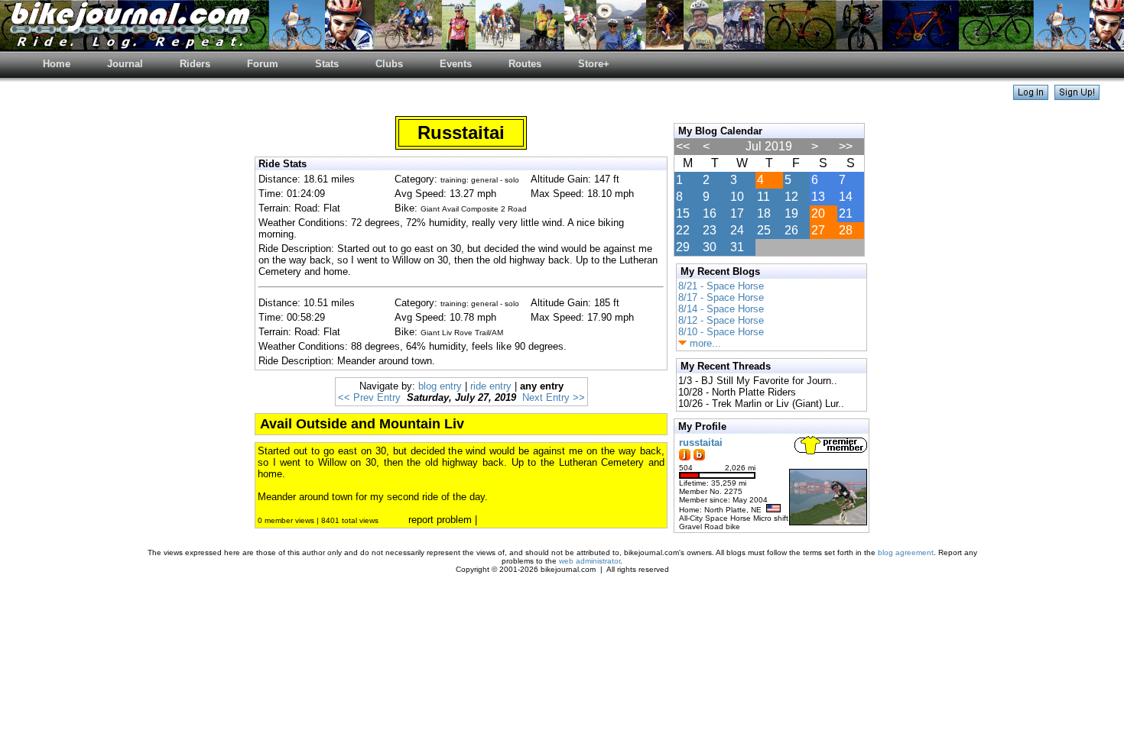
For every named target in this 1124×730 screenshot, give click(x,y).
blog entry (440, 386)
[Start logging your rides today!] (1077, 95)
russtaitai (701, 442)
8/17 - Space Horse (721, 297)
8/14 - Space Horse (721, 309)
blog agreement (906, 552)
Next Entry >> (553, 397)
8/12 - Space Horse (721, 320)
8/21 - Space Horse (721, 286)
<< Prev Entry (369, 397)
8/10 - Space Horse (721, 332)
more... (704, 343)
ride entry (491, 386)
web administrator (589, 561)
